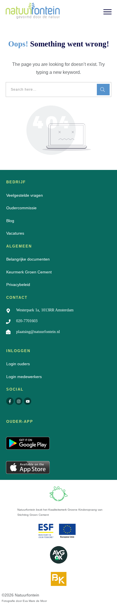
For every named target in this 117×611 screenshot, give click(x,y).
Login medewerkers (24, 376)
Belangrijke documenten (28, 259)
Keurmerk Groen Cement (29, 272)
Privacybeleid (18, 284)
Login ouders (18, 364)
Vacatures (15, 233)
